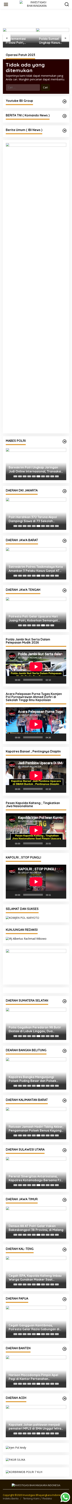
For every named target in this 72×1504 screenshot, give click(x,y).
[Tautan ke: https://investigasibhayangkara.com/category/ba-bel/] (64, 1051)
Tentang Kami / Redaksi (37, 1498)
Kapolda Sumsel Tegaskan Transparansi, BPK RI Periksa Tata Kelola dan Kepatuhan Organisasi (34, 1029)
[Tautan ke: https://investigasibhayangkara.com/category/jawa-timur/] (64, 1200)
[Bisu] (55, 680)
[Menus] (6, 4)
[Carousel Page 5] (34, 476)
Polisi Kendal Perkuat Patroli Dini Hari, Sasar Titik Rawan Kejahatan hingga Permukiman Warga (34, 618)
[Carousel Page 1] (15, 476)
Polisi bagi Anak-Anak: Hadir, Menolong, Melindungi (30, 469)
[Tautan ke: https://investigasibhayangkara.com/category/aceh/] (64, 1398)
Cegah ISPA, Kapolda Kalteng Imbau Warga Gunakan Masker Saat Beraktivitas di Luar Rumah (35, 1278)
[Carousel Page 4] (29, 476)
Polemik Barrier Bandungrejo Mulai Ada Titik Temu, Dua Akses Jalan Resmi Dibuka (35, 1228)
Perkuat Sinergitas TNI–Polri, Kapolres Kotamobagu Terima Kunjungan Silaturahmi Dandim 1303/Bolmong (31, 1178)
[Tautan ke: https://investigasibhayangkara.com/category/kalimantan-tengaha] (64, 1249)
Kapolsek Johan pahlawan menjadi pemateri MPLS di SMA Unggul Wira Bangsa (35, 1427)
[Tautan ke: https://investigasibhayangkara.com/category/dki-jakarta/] (64, 491)
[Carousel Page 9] (52, 476)
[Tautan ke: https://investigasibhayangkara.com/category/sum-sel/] (64, 1001)
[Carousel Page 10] (57, 476)
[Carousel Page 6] (38, 476)
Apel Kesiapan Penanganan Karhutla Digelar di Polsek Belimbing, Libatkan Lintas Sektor (36, 1129)
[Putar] (11, 680)
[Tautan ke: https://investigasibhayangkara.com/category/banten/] (64, 1349)
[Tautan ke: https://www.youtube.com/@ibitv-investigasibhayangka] (64, 101)
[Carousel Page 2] (20, 476)
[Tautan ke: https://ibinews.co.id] (64, 130)
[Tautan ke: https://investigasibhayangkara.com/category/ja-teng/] (64, 590)
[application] (36, 667)
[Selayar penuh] (61, 680)
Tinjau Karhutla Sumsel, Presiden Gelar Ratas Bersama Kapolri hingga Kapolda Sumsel (51, 41)
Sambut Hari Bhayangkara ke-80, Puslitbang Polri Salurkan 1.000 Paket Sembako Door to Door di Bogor (34, 569)
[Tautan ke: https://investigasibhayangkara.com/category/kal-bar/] (64, 1100)
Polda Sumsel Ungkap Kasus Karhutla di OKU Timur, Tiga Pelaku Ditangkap (19, 41)
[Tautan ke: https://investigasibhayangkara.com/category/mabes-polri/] (64, 441)
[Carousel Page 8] (48, 476)
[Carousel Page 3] (24, 476)
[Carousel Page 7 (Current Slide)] (43, 476)
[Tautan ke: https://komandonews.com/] (64, 116)
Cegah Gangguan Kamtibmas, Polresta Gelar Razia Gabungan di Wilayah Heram (34, 1327)
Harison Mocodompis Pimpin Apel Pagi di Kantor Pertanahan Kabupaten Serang (33, 1377)
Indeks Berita (10, 1498)
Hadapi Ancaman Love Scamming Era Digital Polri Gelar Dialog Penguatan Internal (33, 519)
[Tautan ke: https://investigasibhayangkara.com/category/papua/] (64, 1299)
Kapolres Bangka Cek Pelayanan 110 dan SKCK (35, 1079)
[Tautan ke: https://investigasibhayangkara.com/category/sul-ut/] (64, 1150)
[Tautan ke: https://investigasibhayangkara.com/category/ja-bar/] (64, 540)
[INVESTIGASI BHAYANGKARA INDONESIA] (37, 4)
